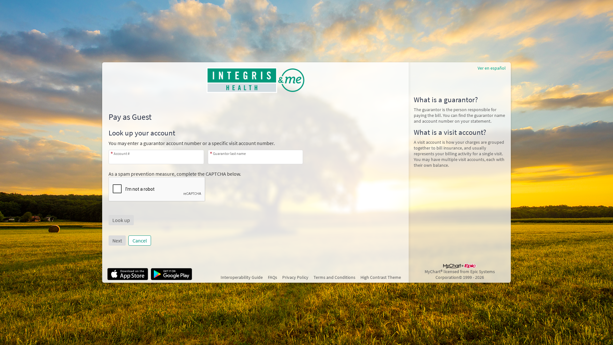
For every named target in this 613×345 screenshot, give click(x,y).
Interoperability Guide (242, 277)
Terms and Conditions (334, 277)
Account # (122, 153)
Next (117, 240)
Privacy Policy (295, 277)
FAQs (272, 277)
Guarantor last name (229, 153)
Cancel (139, 240)
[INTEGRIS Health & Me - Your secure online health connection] (255, 80)
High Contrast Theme (380, 277)
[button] (121, 220)
